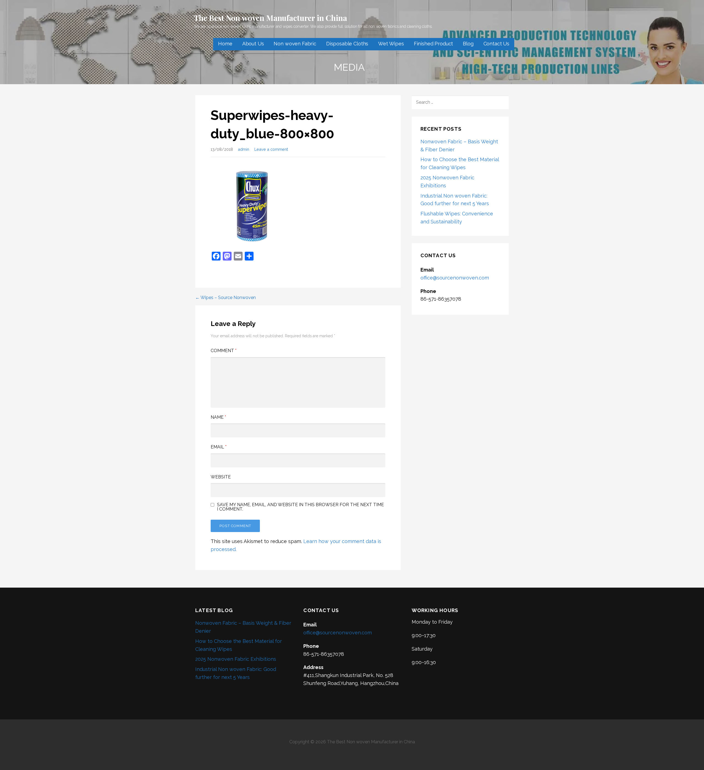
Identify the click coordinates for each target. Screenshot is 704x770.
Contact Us (496, 43)
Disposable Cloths (347, 43)
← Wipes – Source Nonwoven (225, 297)
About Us (253, 43)
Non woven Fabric (295, 43)
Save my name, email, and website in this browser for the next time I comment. (300, 507)
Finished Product (433, 43)
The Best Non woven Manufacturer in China (270, 18)
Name (218, 417)
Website (221, 476)
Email (219, 447)
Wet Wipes (391, 43)
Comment (224, 350)
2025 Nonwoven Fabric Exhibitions (235, 659)
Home (225, 43)
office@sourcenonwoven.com (454, 278)
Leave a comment (271, 149)
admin (243, 149)
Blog (468, 43)
